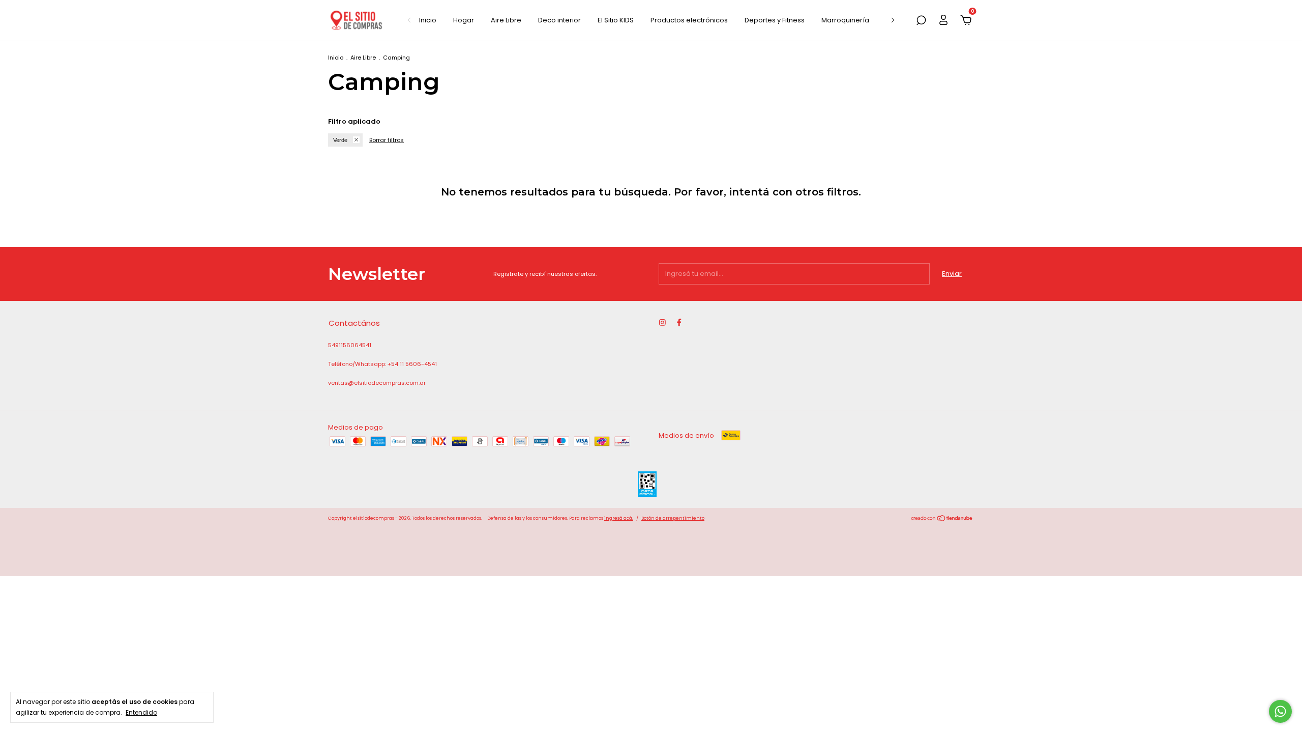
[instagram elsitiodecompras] (662, 322)
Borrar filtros (386, 140)
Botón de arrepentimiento (672, 518)
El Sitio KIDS (616, 20)
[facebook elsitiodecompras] (679, 322)
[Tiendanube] (942, 519)
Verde (340, 140)
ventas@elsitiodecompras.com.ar (377, 383)
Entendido (141, 712)
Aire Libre (506, 20)
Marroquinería (845, 20)
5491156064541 (349, 345)
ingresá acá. (618, 518)
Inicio (427, 20)
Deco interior (559, 20)
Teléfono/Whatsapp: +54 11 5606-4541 (382, 364)
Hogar (463, 20)
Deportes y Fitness (775, 20)
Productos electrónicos (689, 20)
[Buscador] (921, 21)
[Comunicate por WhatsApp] (1280, 711)
